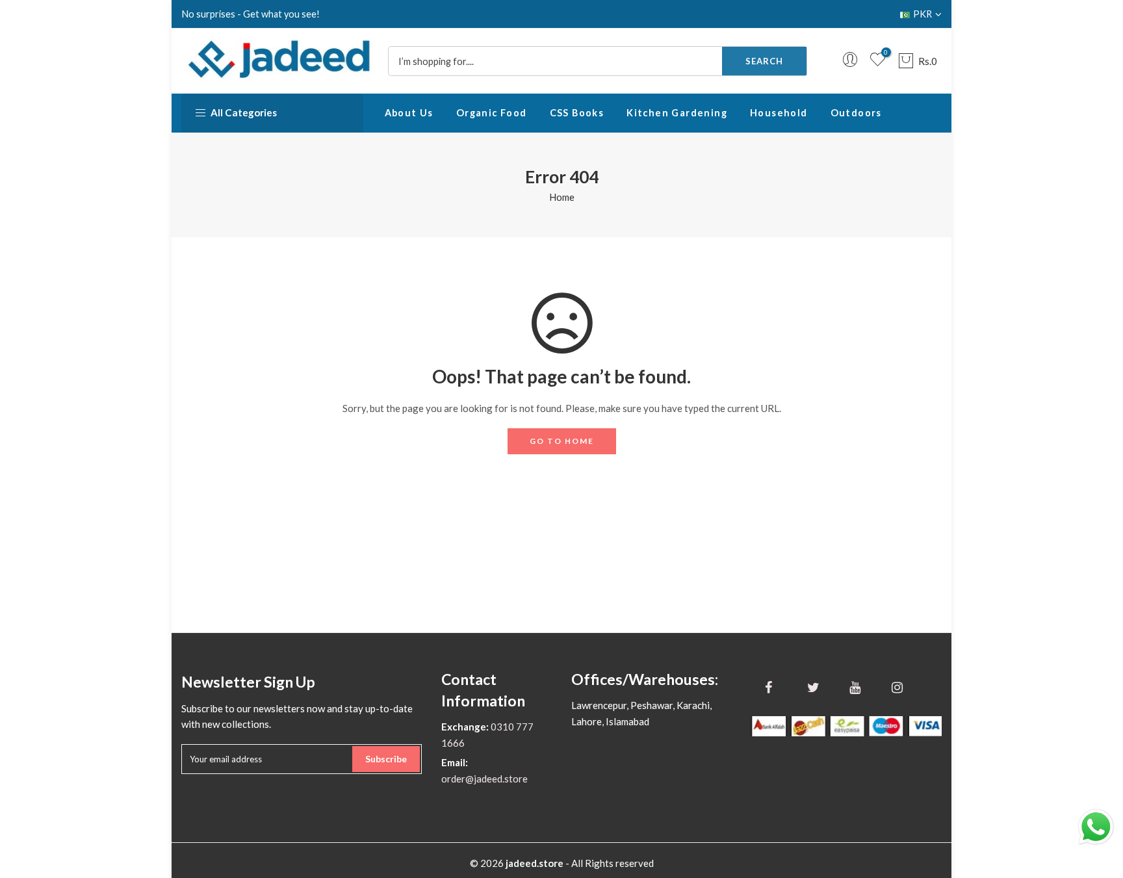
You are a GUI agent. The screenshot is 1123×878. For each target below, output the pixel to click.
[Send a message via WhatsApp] (1096, 827)
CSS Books (577, 112)
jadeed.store (534, 863)
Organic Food (491, 112)
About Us (409, 112)
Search (764, 61)
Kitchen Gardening (676, 112)
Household (779, 112)
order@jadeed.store (484, 778)
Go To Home (562, 441)
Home (561, 197)
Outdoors (856, 112)
